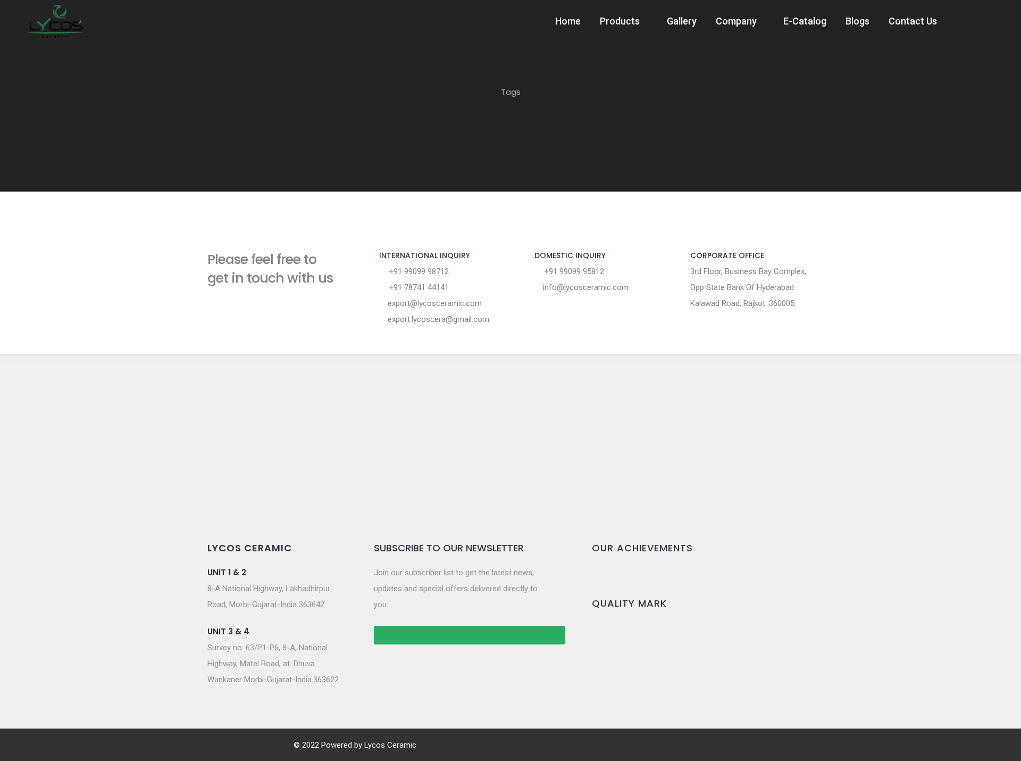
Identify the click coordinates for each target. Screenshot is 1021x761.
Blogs (857, 21)
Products (620, 21)
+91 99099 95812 (573, 271)
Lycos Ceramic (390, 745)
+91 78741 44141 (418, 287)
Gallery (682, 21)
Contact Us (913, 21)
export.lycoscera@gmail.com (437, 319)
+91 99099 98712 (418, 271)
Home (568, 21)
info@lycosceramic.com (585, 287)
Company (736, 21)
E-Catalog (804, 21)
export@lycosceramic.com (434, 303)
